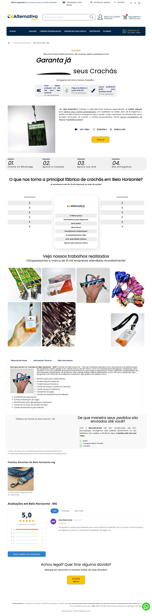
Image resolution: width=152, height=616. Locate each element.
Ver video (84, 129)
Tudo (54, 511)
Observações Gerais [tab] (19, 360)
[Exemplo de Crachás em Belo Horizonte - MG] (24, 284)
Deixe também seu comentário (26, 554)
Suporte (121, 2)
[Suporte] (115, 2)
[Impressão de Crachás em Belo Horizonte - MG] (59, 284)
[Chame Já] (124, 31)
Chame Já (133, 30)
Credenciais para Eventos (75, 31)
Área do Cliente (112, 16)
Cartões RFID (94, 31)
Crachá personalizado (22, 43)
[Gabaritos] (94, 129)
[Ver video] (76, 129)
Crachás (32, 31)
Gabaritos (102, 129)
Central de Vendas (102, 2)
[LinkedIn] (139, 3)
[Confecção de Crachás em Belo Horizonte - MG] (59, 324)
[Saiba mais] (110, 129)
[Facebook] (131, 3)
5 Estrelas (65, 511)
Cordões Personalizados (50, 31)
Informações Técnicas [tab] (42, 360)
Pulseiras (107, 31)
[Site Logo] (22, 17)
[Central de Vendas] (91, 2)
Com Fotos (79, 511)
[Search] (86, 17)
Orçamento (134, 16)
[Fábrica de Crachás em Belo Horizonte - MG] (24, 324)
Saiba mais (119, 129)
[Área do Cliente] (100, 17)
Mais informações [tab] (65, 360)
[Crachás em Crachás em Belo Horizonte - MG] (127, 330)
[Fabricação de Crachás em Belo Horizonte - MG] (93, 285)
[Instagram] (135, 3)
